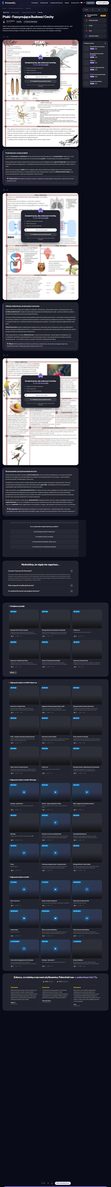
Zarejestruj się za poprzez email (41, 81)
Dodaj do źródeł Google (31, 21)
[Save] (92, 10)
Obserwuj (19, 21)
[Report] (105, 10)
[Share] (99, 10)
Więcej (12, 672)
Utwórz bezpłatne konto (62, 1183)
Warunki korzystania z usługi (44, 85)
